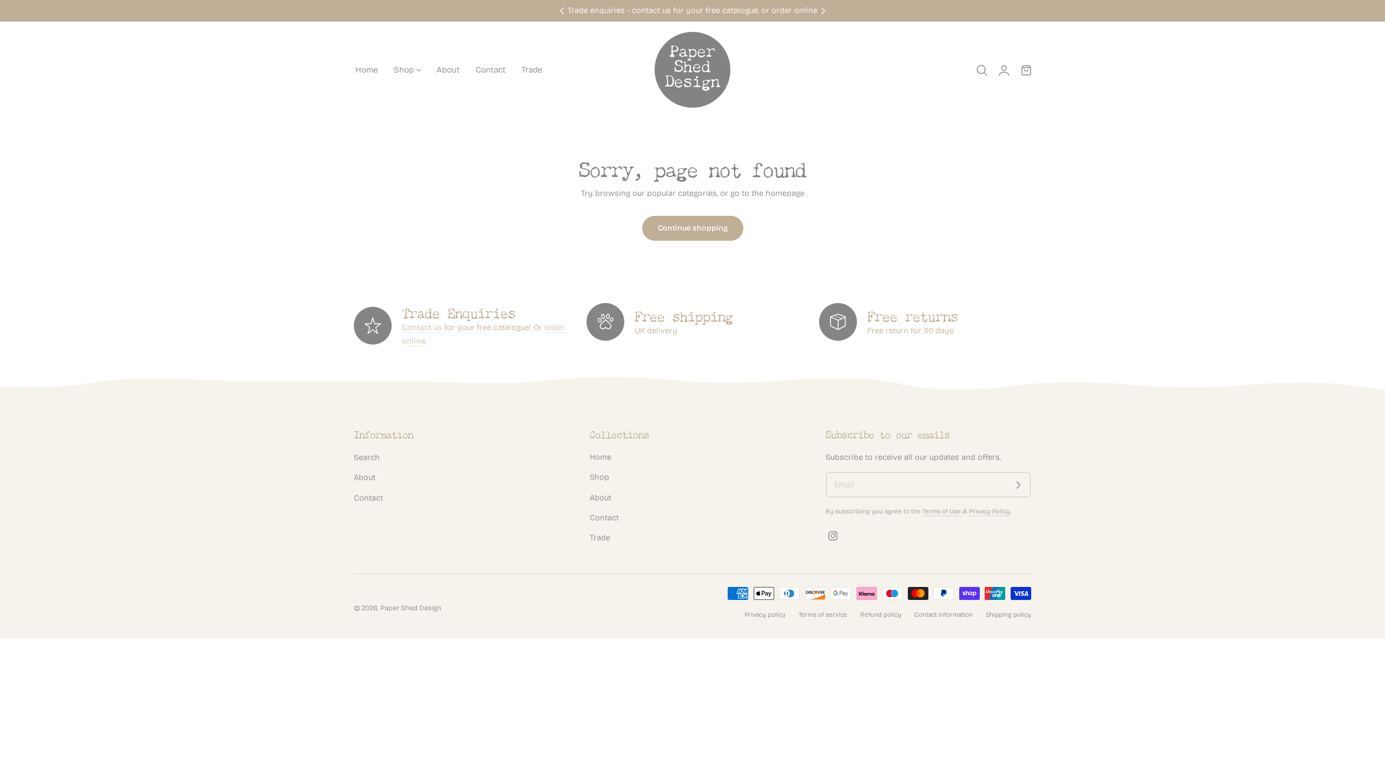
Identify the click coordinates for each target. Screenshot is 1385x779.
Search (367, 457)
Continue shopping (693, 228)
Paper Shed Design (410, 607)
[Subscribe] (1018, 485)
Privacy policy (765, 614)
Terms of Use (942, 511)
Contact (368, 498)
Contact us (422, 327)
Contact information (943, 614)
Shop (599, 477)
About (364, 477)
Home (600, 457)
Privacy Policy (989, 511)
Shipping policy (1008, 614)
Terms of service (823, 614)
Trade (600, 538)
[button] (982, 70)
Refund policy (880, 614)
